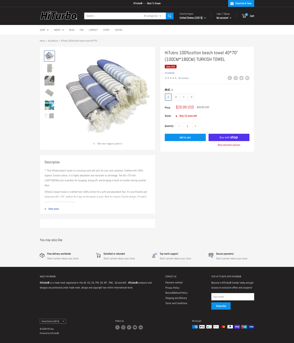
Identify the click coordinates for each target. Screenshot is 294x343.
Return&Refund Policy (176, 292)
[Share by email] (247, 77)
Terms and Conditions (176, 303)
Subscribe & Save (243, 3)
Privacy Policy (172, 287)
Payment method (174, 282)
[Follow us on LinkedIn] (141, 327)
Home (42, 40)
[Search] (169, 16)
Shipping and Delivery (176, 298)
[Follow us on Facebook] (117, 327)
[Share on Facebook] (230, 77)
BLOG (71, 29)
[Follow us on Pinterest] (129, 327)
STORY (106, 29)
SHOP (42, 29)
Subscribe (221, 306)
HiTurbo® (169, 73)
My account (223, 17)
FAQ (82, 29)
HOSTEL (119, 29)
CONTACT (93, 29)
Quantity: (169, 126)
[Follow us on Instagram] (123, 327)
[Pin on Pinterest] (236, 77)
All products (53, 40)
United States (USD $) (50, 321)
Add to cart (185, 137)
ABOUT (57, 29)
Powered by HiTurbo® (49, 333)
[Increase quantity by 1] (195, 126)
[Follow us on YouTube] (135, 327)
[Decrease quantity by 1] (179, 126)
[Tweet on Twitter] (241, 77)
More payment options (229, 144)
